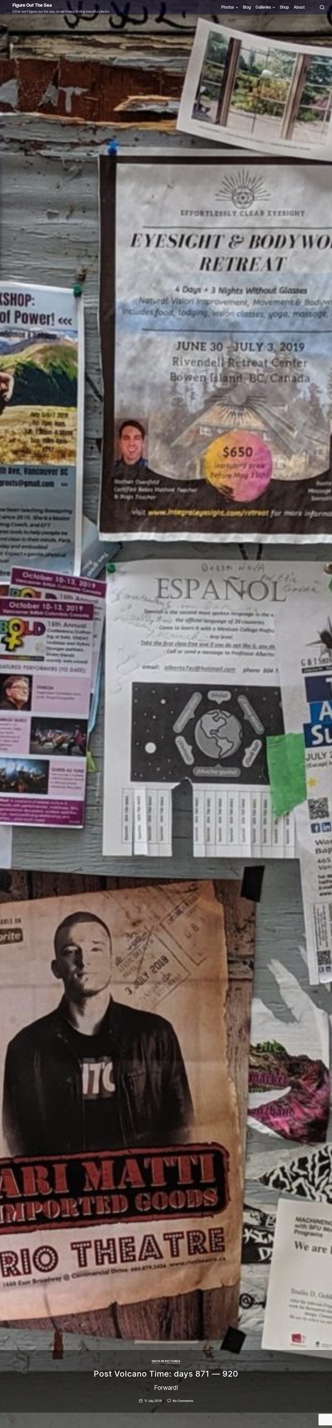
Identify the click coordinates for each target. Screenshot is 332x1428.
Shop (284, 7)
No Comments (183, 1401)
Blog (247, 7)
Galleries (263, 7)
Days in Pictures (166, 1361)
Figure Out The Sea (32, 5)
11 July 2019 (153, 1401)
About (299, 7)
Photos (227, 7)
